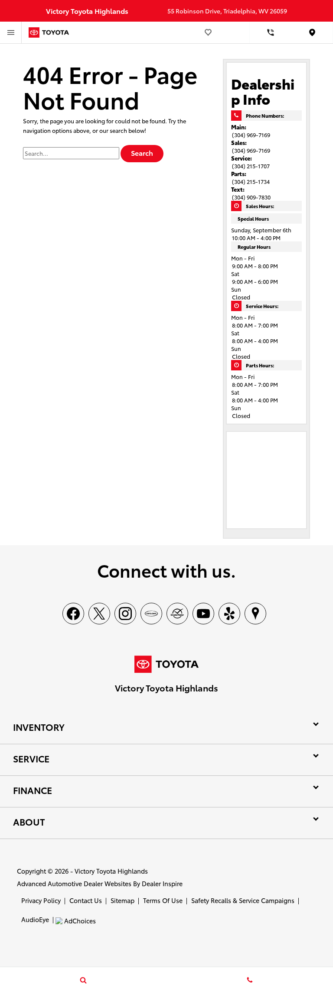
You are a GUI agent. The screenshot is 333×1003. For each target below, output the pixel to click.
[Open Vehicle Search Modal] (83, 980)
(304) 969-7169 (251, 134)
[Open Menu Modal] (11, 32)
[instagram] (125, 613)
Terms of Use (163, 900)
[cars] (151, 613)
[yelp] (229, 613)
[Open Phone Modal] (270, 32)
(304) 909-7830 (251, 197)
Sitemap (122, 900)
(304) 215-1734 (251, 181)
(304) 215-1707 (251, 166)
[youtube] (203, 613)
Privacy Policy (41, 900)
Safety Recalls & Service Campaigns (242, 900)
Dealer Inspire (162, 883)
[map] (255, 613)
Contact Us (85, 900)
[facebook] (73, 613)
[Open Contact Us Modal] (249, 980)
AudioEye (35, 919)
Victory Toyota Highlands (111, 870)
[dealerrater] (177, 613)
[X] (99, 613)
